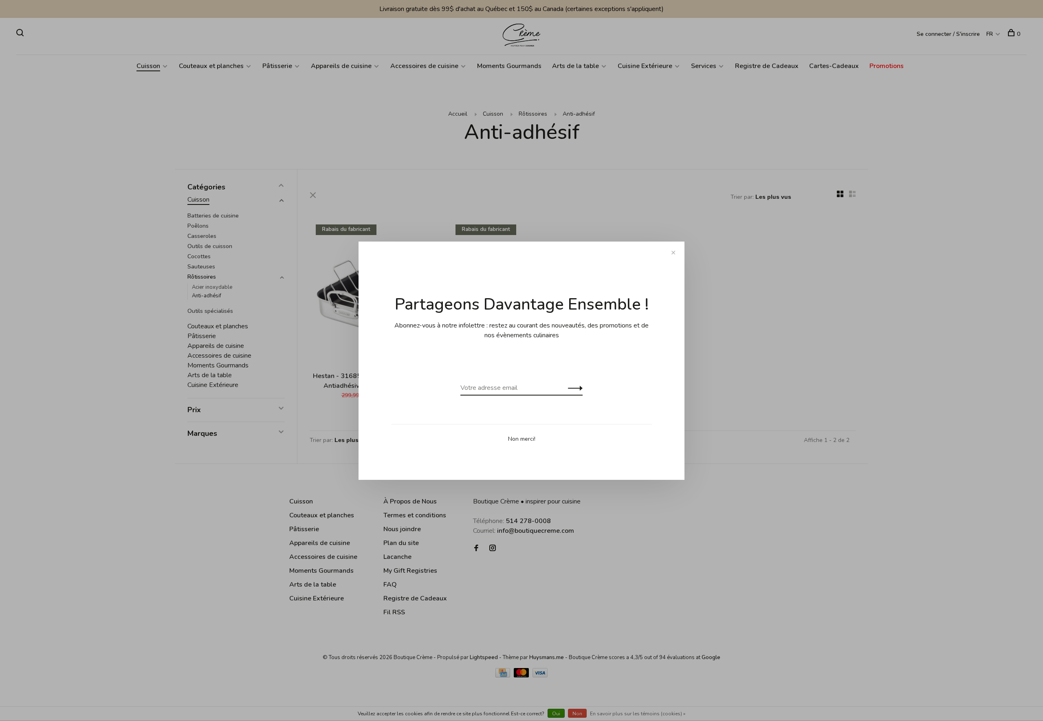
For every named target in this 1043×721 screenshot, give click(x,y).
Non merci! (521, 439)
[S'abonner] (573, 388)
